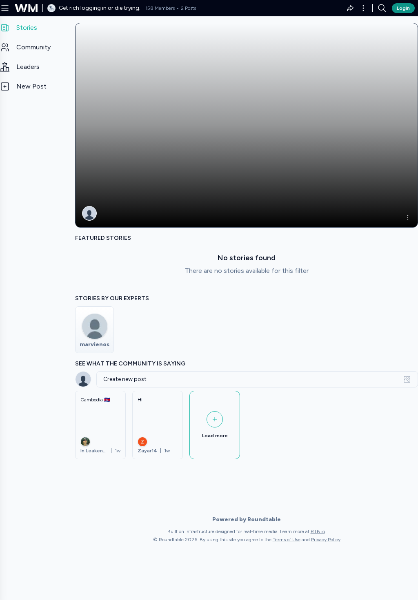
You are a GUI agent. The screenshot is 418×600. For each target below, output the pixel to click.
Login (403, 8)
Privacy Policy (325, 539)
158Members (160, 8)
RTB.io (318, 531)
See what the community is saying (130, 363)
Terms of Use (286, 539)
